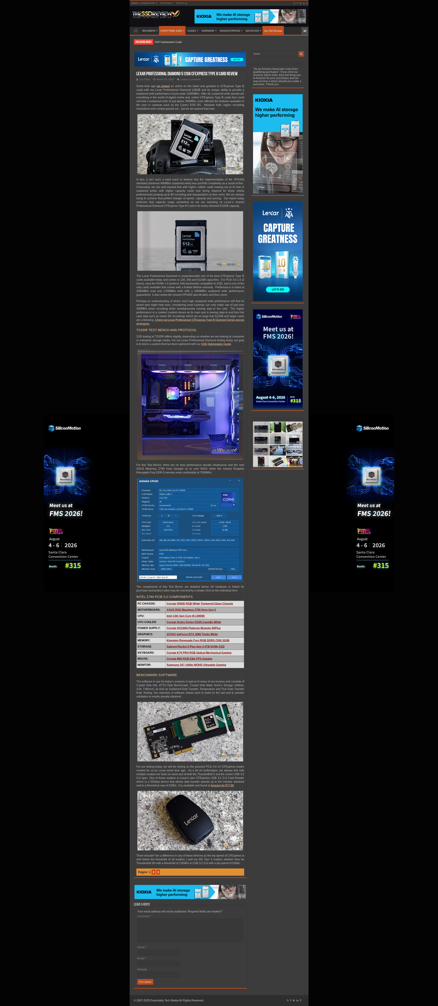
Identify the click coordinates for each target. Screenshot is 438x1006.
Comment (144, 916)
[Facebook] (297, 3)
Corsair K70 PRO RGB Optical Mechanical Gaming (199, 652)
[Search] (301, 54)
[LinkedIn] (304, 3)
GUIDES (192, 31)
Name (141, 947)
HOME (135, 30)
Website (142, 969)
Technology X (166, 3)
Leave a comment (190, 79)
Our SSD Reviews (273, 31)
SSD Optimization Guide (168, 42)
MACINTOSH (252, 31)
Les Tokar (144, 79)
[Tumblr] (307, 3)
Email (141, 958)
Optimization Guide (219, 344)
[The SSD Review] (156, 13)
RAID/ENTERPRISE (230, 31)
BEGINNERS (149, 31)
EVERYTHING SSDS (171, 31)
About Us (180, 3)
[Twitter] (300, 3)
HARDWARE (208, 31)
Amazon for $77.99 (222, 785)
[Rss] (294, 3)
